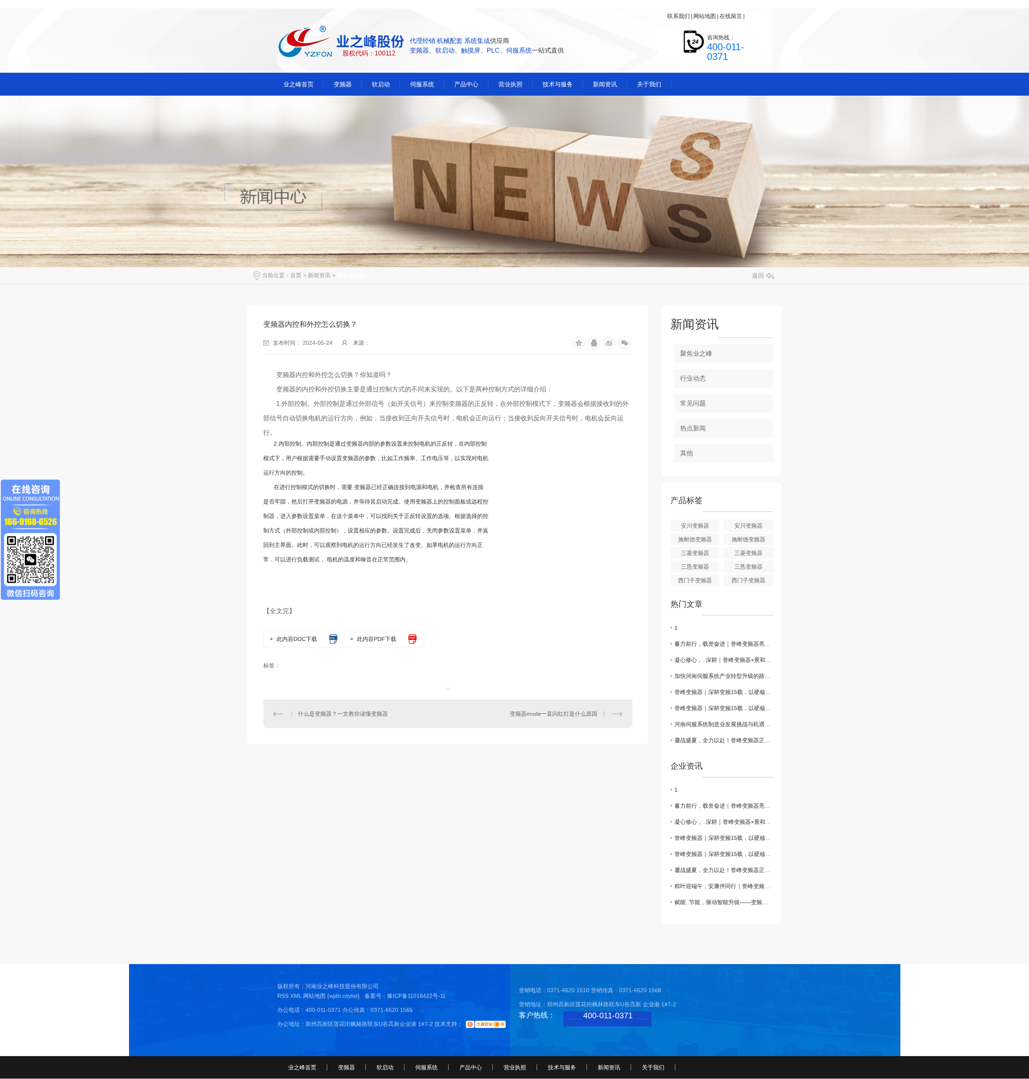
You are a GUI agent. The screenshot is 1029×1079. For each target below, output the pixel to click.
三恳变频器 (695, 566)
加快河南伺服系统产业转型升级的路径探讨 (723, 676)
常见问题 (693, 403)
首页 (295, 275)
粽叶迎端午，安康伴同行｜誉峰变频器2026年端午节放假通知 (723, 886)
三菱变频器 (695, 553)
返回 (758, 275)
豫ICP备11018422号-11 (416, 996)
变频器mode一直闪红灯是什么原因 (553, 713)
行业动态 (693, 378)
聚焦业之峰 (351, 275)
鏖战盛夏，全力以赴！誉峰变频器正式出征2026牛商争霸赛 (723, 740)
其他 (686, 453)
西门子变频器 (695, 580)
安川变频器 (695, 525)
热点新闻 (693, 428)
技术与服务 (562, 1067)
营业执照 (515, 1067)
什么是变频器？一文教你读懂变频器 (343, 713)
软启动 (385, 1067)
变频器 (346, 1067)
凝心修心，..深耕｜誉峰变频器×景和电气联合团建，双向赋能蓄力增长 (723, 660)
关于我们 (653, 1067)
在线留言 (730, 16)
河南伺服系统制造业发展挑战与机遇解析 (723, 724)
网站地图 (704, 16)
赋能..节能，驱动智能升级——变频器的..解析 (723, 902)
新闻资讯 (319, 275)
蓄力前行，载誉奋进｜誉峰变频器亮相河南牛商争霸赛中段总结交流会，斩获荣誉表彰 (723, 644)
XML (296, 996)
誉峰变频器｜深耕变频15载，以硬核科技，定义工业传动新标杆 (723, 692)
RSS (283, 996)
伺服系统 (426, 1067)
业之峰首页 (302, 1067)
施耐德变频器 (695, 539)
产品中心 (470, 1067)
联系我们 (678, 16)
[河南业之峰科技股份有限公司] (342, 42)
